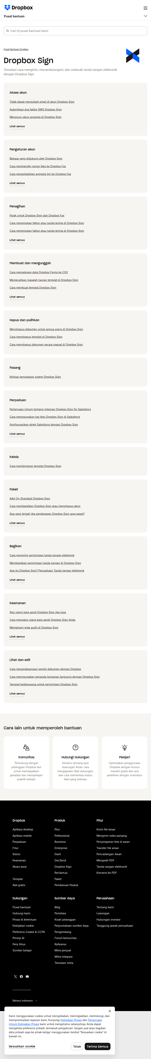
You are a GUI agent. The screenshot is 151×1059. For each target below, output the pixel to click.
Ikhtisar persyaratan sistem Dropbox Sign (35, 376)
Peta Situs (19, 944)
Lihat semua (17, 126)
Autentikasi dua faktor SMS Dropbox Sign (36, 109)
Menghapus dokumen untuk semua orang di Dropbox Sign (46, 329)
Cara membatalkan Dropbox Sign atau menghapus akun (45, 506)
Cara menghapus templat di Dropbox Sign (36, 336)
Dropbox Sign (63, 866)
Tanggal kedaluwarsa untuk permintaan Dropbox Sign (44, 684)
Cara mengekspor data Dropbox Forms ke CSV (39, 272)
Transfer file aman (107, 848)
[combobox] (78, 31)
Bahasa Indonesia (23, 1000)
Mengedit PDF (105, 860)
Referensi (60, 944)
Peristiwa (60, 913)
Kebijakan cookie (23, 925)
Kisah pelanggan (65, 919)
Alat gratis (19, 885)
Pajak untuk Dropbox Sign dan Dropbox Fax (37, 215)
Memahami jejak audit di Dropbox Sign (34, 627)
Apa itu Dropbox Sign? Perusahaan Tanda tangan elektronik (47, 570)
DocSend (60, 860)
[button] (7, 31)
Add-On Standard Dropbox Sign (30, 498)
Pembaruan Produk (66, 885)
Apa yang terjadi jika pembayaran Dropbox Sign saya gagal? (47, 513)
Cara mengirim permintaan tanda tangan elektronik (42, 555)
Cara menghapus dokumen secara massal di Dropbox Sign (46, 344)
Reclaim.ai (61, 872)
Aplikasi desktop (23, 829)
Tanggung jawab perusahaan (114, 925)
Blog (57, 907)
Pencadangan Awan (109, 854)
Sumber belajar (22, 950)
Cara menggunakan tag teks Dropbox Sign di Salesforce (45, 416)
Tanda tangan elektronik (111, 866)
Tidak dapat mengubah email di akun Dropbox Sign (42, 101)
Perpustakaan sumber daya (72, 925)
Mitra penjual (63, 950)
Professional (62, 835)
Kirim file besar (105, 829)
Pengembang (63, 931)
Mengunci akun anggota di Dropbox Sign (36, 117)
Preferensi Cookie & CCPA (29, 931)
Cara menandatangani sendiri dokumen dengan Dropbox (45, 669)
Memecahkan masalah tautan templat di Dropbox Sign (44, 280)
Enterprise (61, 848)
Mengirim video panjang (111, 835)
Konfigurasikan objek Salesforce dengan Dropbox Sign (44, 424)
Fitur (15, 848)
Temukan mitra (64, 962)
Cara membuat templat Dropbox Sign (33, 287)
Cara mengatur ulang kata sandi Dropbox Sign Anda (42, 619)
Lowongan (103, 913)
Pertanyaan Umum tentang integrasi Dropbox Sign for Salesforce (50, 409)
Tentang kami (105, 907)
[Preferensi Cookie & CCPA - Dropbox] (59, 1031)
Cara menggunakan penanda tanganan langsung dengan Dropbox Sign (55, 676)
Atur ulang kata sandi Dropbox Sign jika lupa (38, 612)
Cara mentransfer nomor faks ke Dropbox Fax (38, 166)
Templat (18, 879)
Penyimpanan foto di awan (113, 841)
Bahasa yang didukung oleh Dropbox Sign (36, 158)
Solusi (16, 854)
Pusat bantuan (14, 16)
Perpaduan (19, 841)
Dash (58, 854)
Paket (58, 879)
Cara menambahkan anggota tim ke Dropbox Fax (40, 174)
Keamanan (19, 860)
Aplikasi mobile (22, 835)
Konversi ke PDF (106, 872)
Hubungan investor (108, 919)
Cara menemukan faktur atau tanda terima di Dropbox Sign (47, 223)
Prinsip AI (18, 938)
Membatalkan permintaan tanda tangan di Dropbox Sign (45, 563)
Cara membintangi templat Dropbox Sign (35, 466)
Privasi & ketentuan (24, 919)
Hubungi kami (21, 913)
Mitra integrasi (64, 956)
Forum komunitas (66, 938)
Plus (57, 829)
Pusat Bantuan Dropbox (16, 49)
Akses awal (20, 866)
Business (60, 841)
